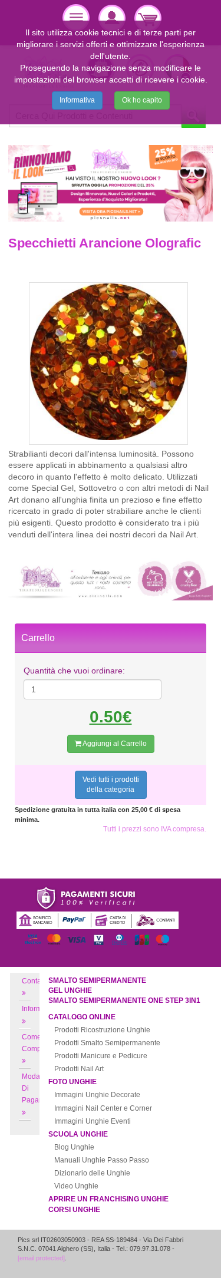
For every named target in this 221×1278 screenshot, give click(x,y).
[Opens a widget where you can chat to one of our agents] (176, 1257)
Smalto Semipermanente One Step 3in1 (124, 1000)
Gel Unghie (70, 990)
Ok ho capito (142, 100)
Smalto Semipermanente (97, 980)
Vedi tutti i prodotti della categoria (111, 784)
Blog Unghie (74, 1147)
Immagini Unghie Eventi (92, 1121)
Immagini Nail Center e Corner (103, 1108)
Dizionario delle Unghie (92, 1173)
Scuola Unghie (78, 1134)
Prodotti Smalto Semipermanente (107, 1043)
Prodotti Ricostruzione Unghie (102, 1030)
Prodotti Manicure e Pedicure (100, 1056)
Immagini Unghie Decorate (97, 1095)
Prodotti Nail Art (79, 1069)
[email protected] (41, 1258)
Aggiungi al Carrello (114, 743)
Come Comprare (38, 1043)
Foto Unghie (72, 1082)
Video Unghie (76, 1186)
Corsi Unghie (74, 1210)
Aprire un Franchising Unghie (108, 1199)
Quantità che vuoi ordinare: (74, 670)
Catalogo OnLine (82, 1017)
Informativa (77, 100)
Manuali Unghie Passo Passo (101, 1160)
